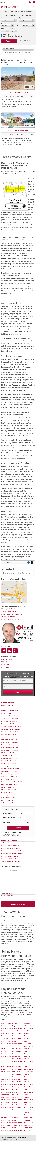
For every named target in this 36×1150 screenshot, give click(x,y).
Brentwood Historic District (8, 713)
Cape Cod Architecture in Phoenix (10, 848)
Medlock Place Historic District (9, 771)
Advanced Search (24, 41)
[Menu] (33, 7)
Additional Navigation (18, 904)
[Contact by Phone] (30, 2)
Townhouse (19, 36)
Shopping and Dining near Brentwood (11, 614)
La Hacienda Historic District (9, 761)
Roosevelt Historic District (8, 787)
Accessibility (5, 1139)
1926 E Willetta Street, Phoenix (18, 92)
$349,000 (29, 125)
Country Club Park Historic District (10, 729)
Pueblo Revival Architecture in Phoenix (12, 853)
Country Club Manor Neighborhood (11, 726)
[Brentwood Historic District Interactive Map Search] (14, 592)
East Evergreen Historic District (9, 739)
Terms (11, 1139)
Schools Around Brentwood (8, 611)
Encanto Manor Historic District (9, 747)
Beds (2, 29)
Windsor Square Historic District (10, 795)
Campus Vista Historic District (9, 716)
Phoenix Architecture (9, 840)
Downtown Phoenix (6, 659)
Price (2, 23)
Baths (11, 29)
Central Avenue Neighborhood (9, 718)
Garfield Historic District (7, 755)
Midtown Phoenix (6, 662)
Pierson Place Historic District (9, 784)
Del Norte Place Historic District (10, 732)
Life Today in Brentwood (8, 609)
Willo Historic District (6, 792)
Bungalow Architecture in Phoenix (10, 845)
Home (4, 36)
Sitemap (3, 1019)
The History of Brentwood (8, 616)
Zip (20, 18)
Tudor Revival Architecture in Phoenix (11, 861)
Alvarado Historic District (8, 705)
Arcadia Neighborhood (7, 708)
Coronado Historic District (8, 724)
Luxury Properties (6, 766)
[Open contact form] (34, 2)
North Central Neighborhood (9, 774)
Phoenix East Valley (6, 667)
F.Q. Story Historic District (8, 753)
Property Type (5, 34)
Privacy (17, 1139)
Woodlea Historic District (8, 800)
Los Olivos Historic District (8, 763)
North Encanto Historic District (9, 776)
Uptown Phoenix (5, 664)
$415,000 (29, 87)
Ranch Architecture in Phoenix (9, 856)
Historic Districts (7, 703)
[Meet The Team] (18, 633)
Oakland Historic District (8, 779)
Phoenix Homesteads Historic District (11, 782)
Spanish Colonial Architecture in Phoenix (12, 859)
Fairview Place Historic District (9, 750)
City (2, 18)
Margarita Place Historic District (10, 768)
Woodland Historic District (8, 797)
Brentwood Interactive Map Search (10, 619)
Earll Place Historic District (8, 734)
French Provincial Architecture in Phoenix (12, 851)
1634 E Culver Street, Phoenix (18, 130)
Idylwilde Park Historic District (9, 758)
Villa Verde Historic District (8, 790)
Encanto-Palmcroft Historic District (10, 742)
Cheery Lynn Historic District (9, 721)
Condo (11, 36)
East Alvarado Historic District (9, 737)
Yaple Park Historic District (8, 803)
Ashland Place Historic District (9, 710)
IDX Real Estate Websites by (9, 1137)
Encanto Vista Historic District (9, 745)
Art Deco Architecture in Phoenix (10, 843)
